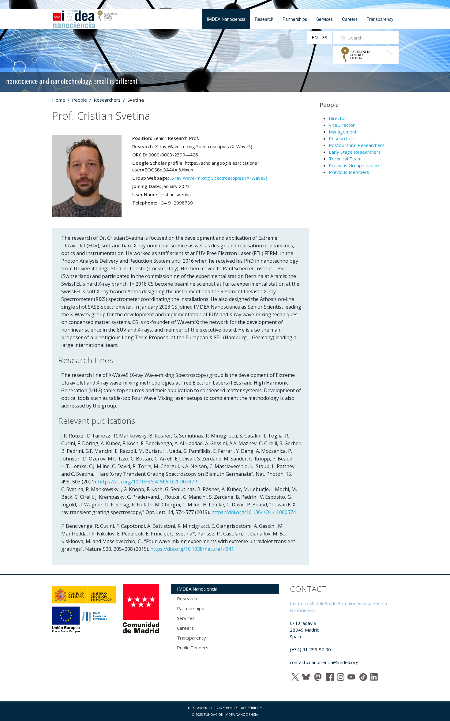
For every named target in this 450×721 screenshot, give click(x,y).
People (79, 100)
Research (264, 19)
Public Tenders (192, 647)
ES (324, 37)
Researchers (107, 100)
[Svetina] (87, 175)
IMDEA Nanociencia (226, 19)
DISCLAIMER (197, 707)
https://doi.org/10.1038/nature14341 (192, 549)
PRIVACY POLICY (224, 707)
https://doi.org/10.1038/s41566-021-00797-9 (148, 481)
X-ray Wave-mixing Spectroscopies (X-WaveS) (218, 178)
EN (315, 37)
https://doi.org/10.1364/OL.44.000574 (253, 512)
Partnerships (295, 19)
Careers (350, 19)
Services (324, 19)
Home (58, 100)
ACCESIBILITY (251, 707)
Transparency (380, 19)
